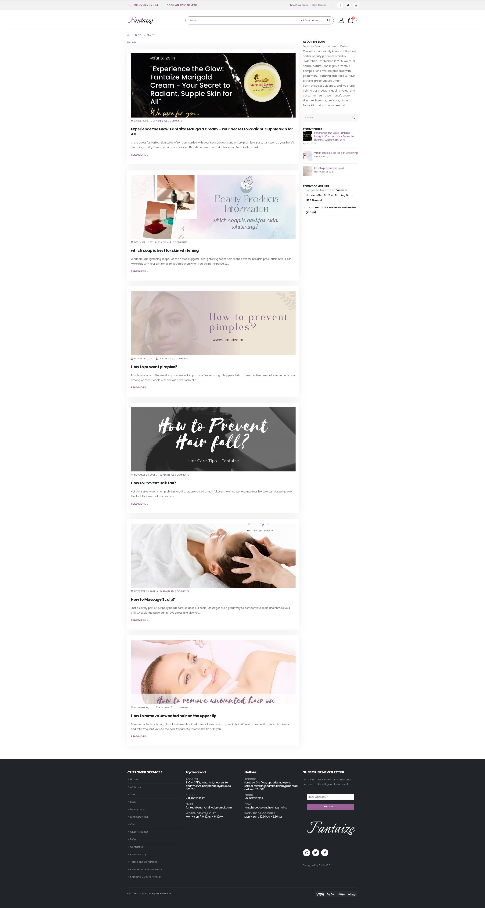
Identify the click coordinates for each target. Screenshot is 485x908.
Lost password (139, 817)
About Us (135, 787)
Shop (133, 794)
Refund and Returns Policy (146, 869)
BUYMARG (324, 865)
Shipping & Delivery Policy (145, 876)
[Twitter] (348, 5)
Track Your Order (299, 5)
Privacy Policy (138, 854)
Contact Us (136, 846)
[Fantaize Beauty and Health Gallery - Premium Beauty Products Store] (140, 20)
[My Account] (341, 20)
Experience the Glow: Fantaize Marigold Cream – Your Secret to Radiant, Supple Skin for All (212, 131)
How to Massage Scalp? (153, 599)
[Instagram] (356, 5)
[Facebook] (340, 5)
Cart (132, 824)
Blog (133, 802)
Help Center (319, 5)
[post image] (213, 85)
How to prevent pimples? (154, 366)
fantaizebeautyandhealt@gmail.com (209, 807)
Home (134, 779)
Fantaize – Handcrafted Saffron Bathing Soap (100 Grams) (329, 195)
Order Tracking (139, 832)
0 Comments (175, 120)
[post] (307, 135)
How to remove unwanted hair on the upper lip (173, 715)
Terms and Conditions (143, 861)
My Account (137, 809)
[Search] (329, 20)
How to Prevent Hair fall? (153, 483)
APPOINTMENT (182, 5)
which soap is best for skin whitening (165, 250)
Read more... (139, 155)
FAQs (133, 839)
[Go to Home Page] (128, 35)
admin (159, 120)
